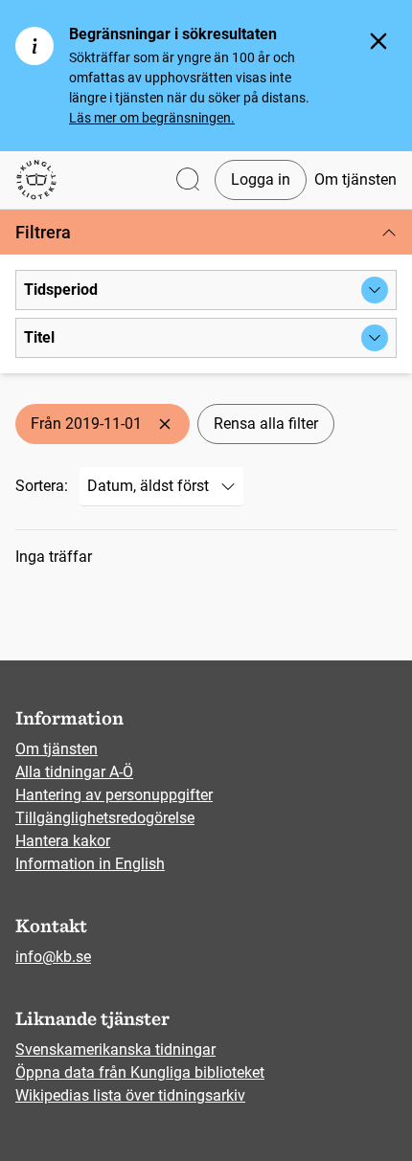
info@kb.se (53, 957)
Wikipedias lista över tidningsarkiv (130, 1095)
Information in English (90, 864)
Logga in (260, 179)
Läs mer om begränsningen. (152, 117)
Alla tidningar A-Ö (74, 772)
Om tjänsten (355, 179)
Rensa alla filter (266, 423)
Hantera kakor (62, 841)
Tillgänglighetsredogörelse (105, 818)
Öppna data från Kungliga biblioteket (139, 1072)
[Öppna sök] (187, 180)
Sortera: (41, 486)
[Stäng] (378, 41)
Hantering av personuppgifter (114, 795)
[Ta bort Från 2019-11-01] (164, 424)
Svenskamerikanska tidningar (115, 1049)
